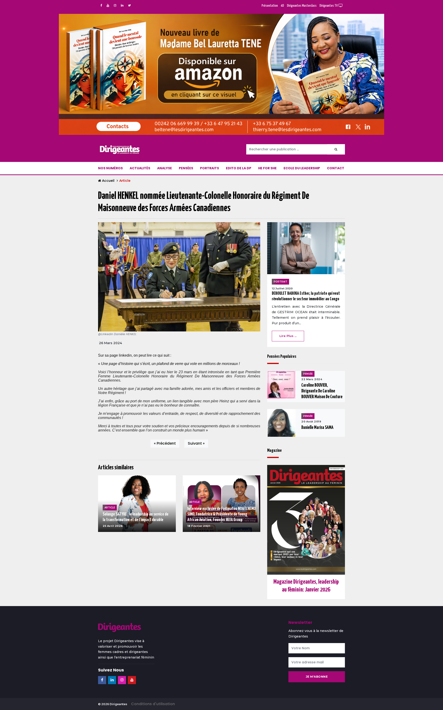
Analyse (164, 168)
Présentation (270, 5)
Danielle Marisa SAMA (317, 427)
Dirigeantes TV (329, 5)
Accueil (108, 181)
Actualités (140, 168)
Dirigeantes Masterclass (302, 5)
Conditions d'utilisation (153, 704)
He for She (267, 168)
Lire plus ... (287, 336)
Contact (335, 168)
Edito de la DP (238, 168)
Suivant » (196, 443)
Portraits (209, 168)
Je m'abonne (317, 676)
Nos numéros (110, 168)
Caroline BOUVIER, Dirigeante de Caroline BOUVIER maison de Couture (321, 391)
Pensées (186, 168)
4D (282, 5)
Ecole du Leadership (302, 168)
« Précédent (165, 443)
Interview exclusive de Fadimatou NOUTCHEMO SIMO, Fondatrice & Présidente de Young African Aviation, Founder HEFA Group (221, 514)
